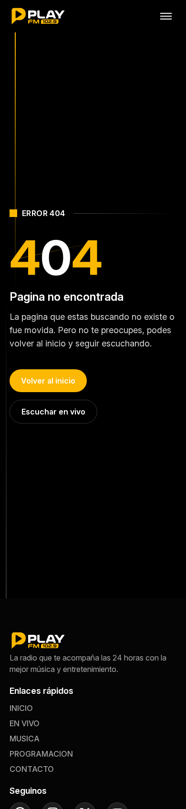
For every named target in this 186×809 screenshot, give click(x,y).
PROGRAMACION (41, 754)
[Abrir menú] (165, 16)
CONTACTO (32, 769)
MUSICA (25, 738)
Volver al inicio (48, 380)
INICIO (21, 708)
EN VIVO (25, 723)
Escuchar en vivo (53, 411)
